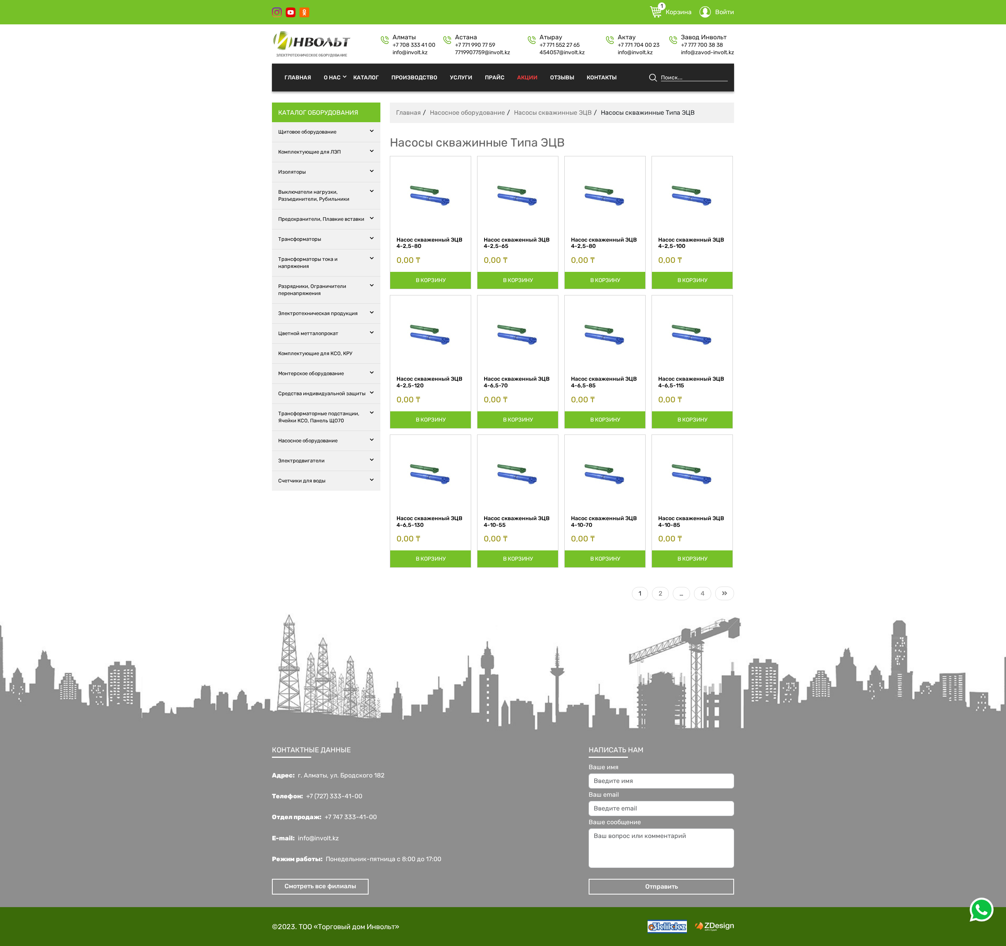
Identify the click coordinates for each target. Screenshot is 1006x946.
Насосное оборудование (308, 441)
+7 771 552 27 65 (560, 45)
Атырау (551, 37)
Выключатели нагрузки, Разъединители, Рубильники (313, 195)
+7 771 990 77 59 (475, 45)
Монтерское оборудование (311, 373)
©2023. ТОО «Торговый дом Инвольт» (335, 926)
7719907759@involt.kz (482, 52)
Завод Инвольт (704, 37)
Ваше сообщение (615, 822)
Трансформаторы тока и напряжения (308, 262)
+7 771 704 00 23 (638, 45)
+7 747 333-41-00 (351, 817)
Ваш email (604, 795)
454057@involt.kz (562, 52)
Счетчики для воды (301, 481)
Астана (466, 37)
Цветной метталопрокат (308, 333)
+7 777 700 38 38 (702, 45)
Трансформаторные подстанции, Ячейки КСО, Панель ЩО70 (318, 417)
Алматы (404, 37)
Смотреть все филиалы (320, 886)
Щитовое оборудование (307, 132)
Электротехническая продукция (318, 313)
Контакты (602, 77)
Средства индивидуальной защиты (321, 393)
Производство (414, 77)
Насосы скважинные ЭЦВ (553, 112)
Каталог (366, 77)
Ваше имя (604, 767)
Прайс (495, 77)
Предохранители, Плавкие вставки (321, 219)
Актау (627, 37)
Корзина (676, 11)
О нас (332, 77)
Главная (298, 77)
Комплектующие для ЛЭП (309, 152)
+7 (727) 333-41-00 (334, 796)
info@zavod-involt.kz (707, 52)
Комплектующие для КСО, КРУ (315, 353)
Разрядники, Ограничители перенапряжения (312, 289)
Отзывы (562, 77)
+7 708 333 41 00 (414, 45)
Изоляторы (292, 172)
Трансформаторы (299, 239)
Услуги (461, 77)
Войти (724, 12)
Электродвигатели (301, 461)
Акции (527, 77)
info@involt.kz (410, 52)
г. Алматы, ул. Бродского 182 (341, 775)
